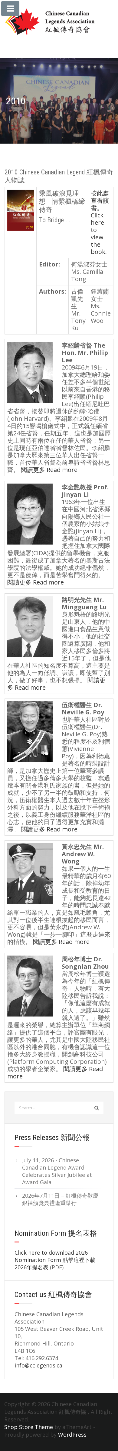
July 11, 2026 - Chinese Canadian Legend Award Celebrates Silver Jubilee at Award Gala (57, 1171)
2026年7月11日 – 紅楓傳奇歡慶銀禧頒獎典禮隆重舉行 (60, 1199)
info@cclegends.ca (38, 1365)
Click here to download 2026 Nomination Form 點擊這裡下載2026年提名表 (55, 1260)
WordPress (72, 1434)
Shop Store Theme (28, 1427)
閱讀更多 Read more (49, 470)
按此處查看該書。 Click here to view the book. (100, 222)
